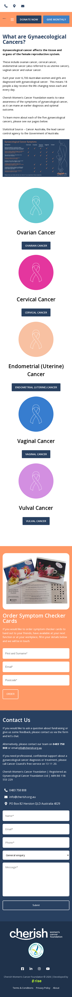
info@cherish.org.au (30, 748)
